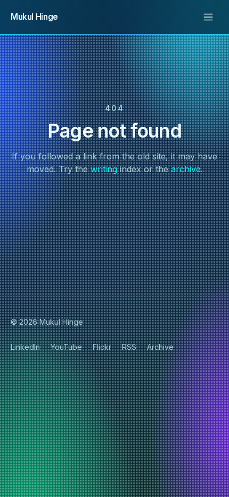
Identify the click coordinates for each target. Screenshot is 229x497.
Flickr (102, 346)
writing (104, 169)
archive (186, 169)
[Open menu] (208, 17)
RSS (129, 346)
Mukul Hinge (34, 17)
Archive (160, 346)
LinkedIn (25, 346)
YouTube (66, 346)
